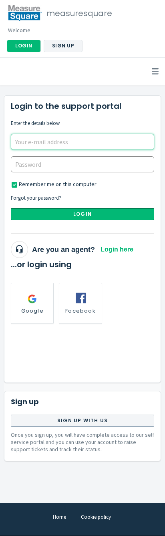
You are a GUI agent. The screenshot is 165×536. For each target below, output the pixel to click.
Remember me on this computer (58, 184)
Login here (117, 249)
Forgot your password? (36, 197)
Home (59, 516)
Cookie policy (96, 516)
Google (32, 311)
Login (82, 214)
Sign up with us (82, 420)
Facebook (80, 311)
